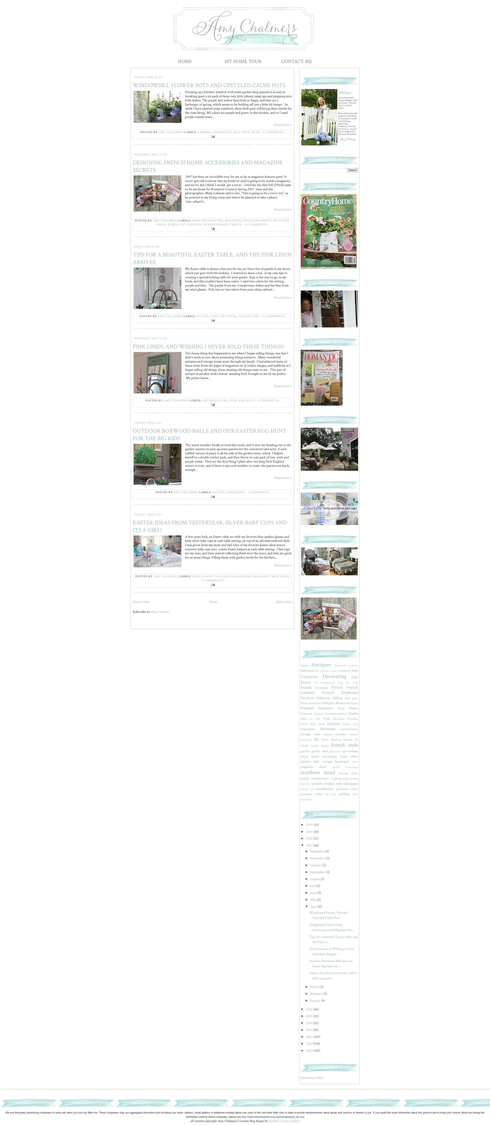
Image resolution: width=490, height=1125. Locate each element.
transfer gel (307, 789)
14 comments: (273, 316)
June (313, 893)
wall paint (330, 794)
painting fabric (348, 773)
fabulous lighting (341, 740)
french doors (319, 746)
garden (204, 132)
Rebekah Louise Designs (284, 1121)
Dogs (354, 677)
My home (352, 703)
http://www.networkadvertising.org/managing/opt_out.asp (273, 1116)
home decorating (207, 220)
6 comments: (268, 400)
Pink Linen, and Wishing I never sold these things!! (208, 346)
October (316, 865)
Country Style (348, 670)
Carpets (333, 671)
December (317, 851)
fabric (325, 740)
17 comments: (213, 580)
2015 (309, 1016)
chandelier (308, 729)
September (318, 872)
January (315, 1000)
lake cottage (323, 761)
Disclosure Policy (312, 1078)
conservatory (349, 729)
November (318, 858)
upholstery (342, 789)
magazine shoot (257, 220)
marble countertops (345, 767)
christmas (328, 729)
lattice (355, 762)
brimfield (333, 724)
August (315, 879)
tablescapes (249, 316)
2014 (309, 1023)
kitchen (306, 761)
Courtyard (213, 576)
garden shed (319, 751)
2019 (309, 831)
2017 (309, 845)
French (337, 687)
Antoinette (340, 665)
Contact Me (296, 61)
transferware (324, 789)
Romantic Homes (336, 714)
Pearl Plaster (348, 708)
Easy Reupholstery (324, 682)
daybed (354, 734)
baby (196, 576)
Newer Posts (141, 602)
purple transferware (315, 778)
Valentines (338, 719)
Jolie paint (351, 698)
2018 (309, 838)
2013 (309, 1030)
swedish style (333, 783)
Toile (326, 718)
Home (185, 61)
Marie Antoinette (311, 703)
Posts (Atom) (160, 612)
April (314, 906)
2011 (309, 1043)
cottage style (310, 734)
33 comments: (256, 224)
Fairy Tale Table (347, 682)
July (313, 886)
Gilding (337, 698)
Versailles (352, 719)
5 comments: (273, 132)
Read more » (283, 125)
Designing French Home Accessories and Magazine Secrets (208, 166)
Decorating (334, 676)
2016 (309, 1009)
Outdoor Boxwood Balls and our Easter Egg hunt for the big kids (209, 434)
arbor (304, 724)
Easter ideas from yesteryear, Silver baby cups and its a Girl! (210, 526)
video (319, 794)
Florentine (321, 688)
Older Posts (284, 602)
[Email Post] (212, 136)
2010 (309, 1050)
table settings (223, 316)
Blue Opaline (321, 671)
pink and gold (242, 400)
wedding (344, 794)
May (313, 899)
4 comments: (258, 492)
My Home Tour (243, 61)
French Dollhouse (340, 692)
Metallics (329, 703)
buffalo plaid (350, 724)
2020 (310, 825)
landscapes (342, 761)
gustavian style (338, 751)
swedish (317, 783)
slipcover (305, 784)
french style (344, 745)
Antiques (210, 400)
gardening (222, 132)
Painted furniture (317, 708)
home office (349, 756)
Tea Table (315, 719)
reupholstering (339, 779)
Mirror (340, 703)
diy (316, 739)
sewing (354, 779)
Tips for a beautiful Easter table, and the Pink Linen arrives (212, 258)
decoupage (306, 739)
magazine (233, 220)
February (316, 994)
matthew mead (247, 132)
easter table (249, 576)
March (315, 987)
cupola (328, 734)
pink (224, 400)
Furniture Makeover (315, 698)
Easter (202, 316)
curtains (340, 734)
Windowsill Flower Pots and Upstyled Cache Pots (209, 85)
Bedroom (307, 670)
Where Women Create (223, 224)
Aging (304, 665)
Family (306, 687)
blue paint (317, 724)
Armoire (353, 665)
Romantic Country (185, 224)
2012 (309, 1037)
